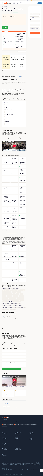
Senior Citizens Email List (22, 215)
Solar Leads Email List (6, 219)
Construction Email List (22, 253)
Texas (5, 469)
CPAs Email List (6, 256)
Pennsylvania (14, 469)
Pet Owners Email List (22, 208)
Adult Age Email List (14, 159)
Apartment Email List (6, 163)
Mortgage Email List (22, 197)
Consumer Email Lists (14, 109)
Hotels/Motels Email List (22, 263)
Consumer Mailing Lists (19, 407)
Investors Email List (14, 188)
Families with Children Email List (22, 177)
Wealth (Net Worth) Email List (14, 227)
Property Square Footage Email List (14, 212)
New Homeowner (4, 316)
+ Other (21, 227)
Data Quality (3, 459)
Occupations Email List (6, 208)
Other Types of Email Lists (14, 114)
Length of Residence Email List (6, 192)
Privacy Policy (3, 474)
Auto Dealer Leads (31, 433)
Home (2, 6)
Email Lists (17, 3)
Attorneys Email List (14, 246)
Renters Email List (14, 215)
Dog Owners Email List (6, 174)
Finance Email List (6, 259)
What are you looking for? (33, 26)
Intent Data (3, 432)
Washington (34, 469)
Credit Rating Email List (22, 170)
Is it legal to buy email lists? (14, 356)
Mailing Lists (14, 3)
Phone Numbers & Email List (6, 212)
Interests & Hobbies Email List (6, 188)
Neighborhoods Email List (14, 201)
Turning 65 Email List (22, 219)
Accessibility (21, 474)
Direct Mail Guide (4, 450)
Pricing (14, 104)
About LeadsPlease (17, 448)
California (3, 469)
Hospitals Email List (14, 263)
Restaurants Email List (6, 275)
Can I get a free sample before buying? (14, 365)
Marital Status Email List (22, 192)
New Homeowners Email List (14, 204)
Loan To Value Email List (14, 192)
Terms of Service (7, 474)
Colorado (40, 469)
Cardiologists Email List (22, 250)
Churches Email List (14, 253)
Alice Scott (4, 12)
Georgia (19, 469)
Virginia (32, 469)
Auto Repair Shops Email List (22, 246)
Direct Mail (21, 3)
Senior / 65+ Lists (4, 439)
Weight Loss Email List (6, 227)
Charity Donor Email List (6, 170)
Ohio (17, 469)
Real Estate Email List (22, 271)
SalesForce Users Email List (14, 275)
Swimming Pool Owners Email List (14, 219)
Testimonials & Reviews (18, 449)
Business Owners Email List (6, 250)
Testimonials (14, 121)
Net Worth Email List (22, 201)
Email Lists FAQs (14, 119)
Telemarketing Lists (17, 439)
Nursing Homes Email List (14, 271)
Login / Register (26, 0)
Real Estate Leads (31, 431)
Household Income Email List (22, 184)
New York (9, 469)
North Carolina (22, 469)
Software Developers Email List (6, 280)
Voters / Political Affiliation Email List (22, 223)
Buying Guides (28, 3)
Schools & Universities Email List (22, 275)
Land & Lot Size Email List (22, 188)
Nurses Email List (22, 204)
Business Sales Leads (18, 431)
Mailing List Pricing (4, 448)
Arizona (37, 469)
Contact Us (16, 450)
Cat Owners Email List (22, 166)
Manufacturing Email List (14, 267)
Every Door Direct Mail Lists (6, 223)
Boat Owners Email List (6, 166)
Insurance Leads (31, 432)
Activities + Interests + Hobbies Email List (6, 158)
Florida (7, 469)
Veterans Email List (14, 223)
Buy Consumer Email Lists (6, 406)
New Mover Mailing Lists (5, 437)
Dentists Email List (14, 256)
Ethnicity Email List (6, 177)
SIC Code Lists (17, 437)
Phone (30, 19)
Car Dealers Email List (14, 250)
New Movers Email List (6, 204)
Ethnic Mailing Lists (4, 443)
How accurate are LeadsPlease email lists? (14, 362)
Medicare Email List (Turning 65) (6, 197)
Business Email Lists (5, 404)
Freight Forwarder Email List (22, 259)
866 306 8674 (36, 3)
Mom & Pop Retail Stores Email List (22, 267)
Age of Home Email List (22, 159)
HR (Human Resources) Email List (6, 267)
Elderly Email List (22, 173)
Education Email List (14, 174)
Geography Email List (22, 181)
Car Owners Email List (14, 166)
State (16, 51)
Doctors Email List (22, 256)
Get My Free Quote (35, 33)
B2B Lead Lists (17, 433)
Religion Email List (22, 211)
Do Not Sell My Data (12, 474)
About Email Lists (14, 116)
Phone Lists (16, 438)
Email (31, 15)
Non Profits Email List (6, 271)
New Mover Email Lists (5, 322)
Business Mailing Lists (4, 433)
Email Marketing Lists (18, 432)
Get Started (5, 27)
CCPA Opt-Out (17, 474)
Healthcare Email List (6, 263)
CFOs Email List (6, 253)
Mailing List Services (6, 401)
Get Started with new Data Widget (14, 369)
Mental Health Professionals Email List (14, 196)
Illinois (12, 469)
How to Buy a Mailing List (5, 449)
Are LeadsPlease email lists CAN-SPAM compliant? (14, 359)
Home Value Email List (14, 184)
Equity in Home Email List (14, 177)
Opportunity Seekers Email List (14, 208)
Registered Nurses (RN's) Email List (6, 215)
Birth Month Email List (22, 163)
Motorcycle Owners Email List (6, 201)
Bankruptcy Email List (14, 163)
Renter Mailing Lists (4, 438)
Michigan (26, 469)
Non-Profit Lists (31, 438)
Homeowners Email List (6, 184)
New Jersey (28, 469)
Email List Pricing (18, 76)
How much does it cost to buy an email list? (14, 353)
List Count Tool (3, 453)
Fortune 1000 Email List (14, 259)
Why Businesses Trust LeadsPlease (14, 107)
